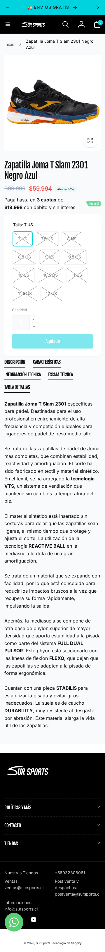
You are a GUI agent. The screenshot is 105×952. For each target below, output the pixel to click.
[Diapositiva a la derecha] (97, 7)
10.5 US (50, 275)
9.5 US (74, 256)
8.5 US (24, 256)
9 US (49, 256)
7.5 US (47, 238)
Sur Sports (43, 943)
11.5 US (25, 293)
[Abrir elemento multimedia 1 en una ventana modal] (52, 103)
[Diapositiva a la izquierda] (7, 7)
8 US (71, 238)
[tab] (14, 363)
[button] (7, 24)
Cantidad (19, 310)
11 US (77, 275)
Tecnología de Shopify (66, 943)
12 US (51, 293)
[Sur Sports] (27, 775)
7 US (22, 238)
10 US (23, 275)
